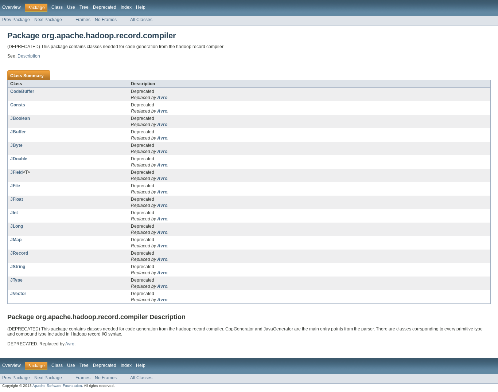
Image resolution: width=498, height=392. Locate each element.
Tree (84, 7)
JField (16, 172)
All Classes (141, 19)
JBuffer (18, 131)
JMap (16, 239)
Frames (82, 19)
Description (28, 56)
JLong (16, 226)
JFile (15, 185)
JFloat (16, 199)
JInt (14, 212)
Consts (17, 104)
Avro (162, 97)
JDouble (18, 158)
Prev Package (16, 19)
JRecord (19, 253)
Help (140, 7)
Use (71, 7)
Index (126, 7)
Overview (11, 7)
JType (16, 280)
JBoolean (20, 118)
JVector (18, 293)
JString (17, 266)
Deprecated (104, 7)
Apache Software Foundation (57, 386)
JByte (16, 145)
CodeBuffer (22, 91)
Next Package (48, 19)
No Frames (106, 19)
